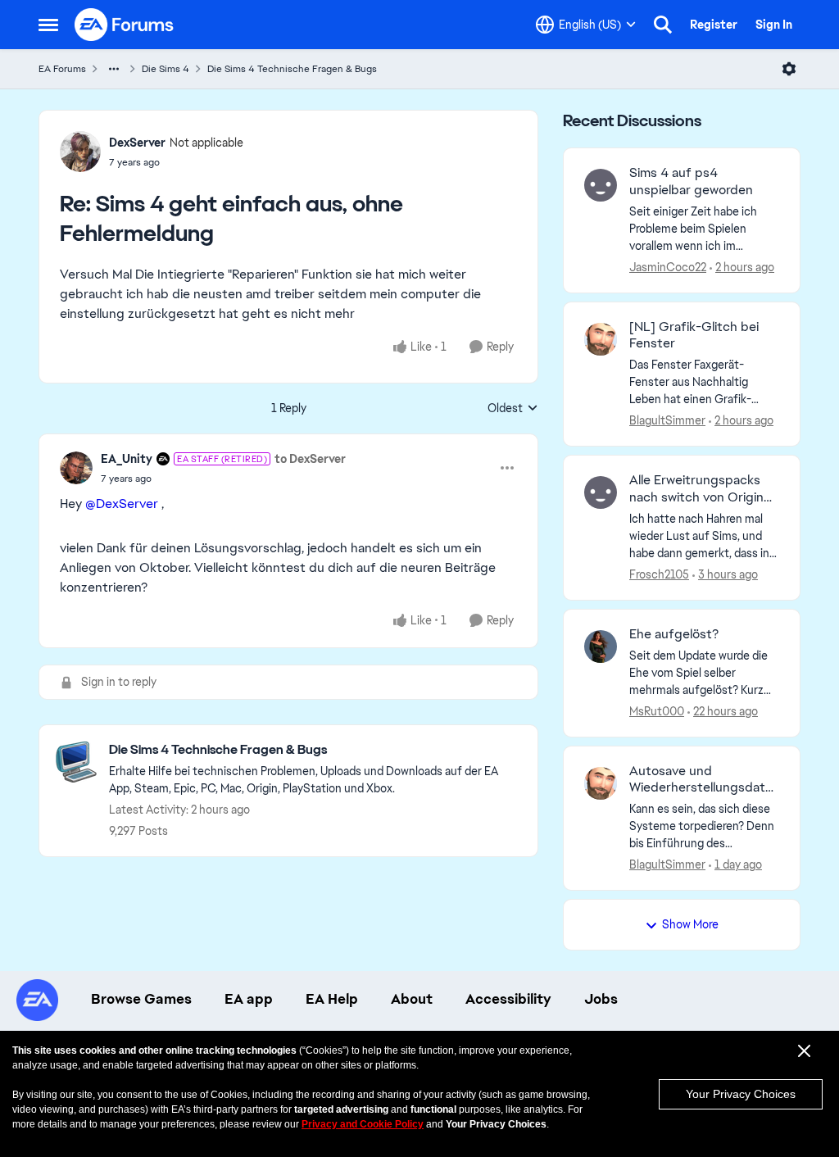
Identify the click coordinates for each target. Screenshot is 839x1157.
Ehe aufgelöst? (674, 634)
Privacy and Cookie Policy (363, 1124)
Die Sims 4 (165, 68)
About (412, 999)
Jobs (601, 999)
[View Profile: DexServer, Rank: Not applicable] (80, 151)
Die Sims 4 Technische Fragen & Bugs (292, 68)
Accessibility (508, 999)
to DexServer (310, 458)
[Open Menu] (789, 68)
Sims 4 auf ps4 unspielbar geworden (691, 181)
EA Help (332, 999)
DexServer (137, 142)
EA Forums (62, 68)
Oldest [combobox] (513, 409)
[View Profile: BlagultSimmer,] (600, 339)
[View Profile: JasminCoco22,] (600, 185)
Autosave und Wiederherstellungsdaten (701, 780)
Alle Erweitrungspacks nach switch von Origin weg (696, 489)
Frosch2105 (659, 574)
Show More (690, 924)
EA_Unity (126, 458)
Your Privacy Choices (741, 1093)
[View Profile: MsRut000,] (600, 646)
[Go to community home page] (125, 24)
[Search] (663, 24)
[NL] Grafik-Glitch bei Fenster (694, 335)
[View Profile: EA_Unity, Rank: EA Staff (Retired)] (76, 467)
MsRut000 (656, 711)
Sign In (773, 24)
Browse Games (141, 999)
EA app (248, 999)
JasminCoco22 (667, 267)
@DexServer (121, 503)
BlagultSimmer (667, 420)
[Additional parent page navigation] (114, 68)
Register (713, 24)
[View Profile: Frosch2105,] (600, 492)
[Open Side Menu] (48, 24)
